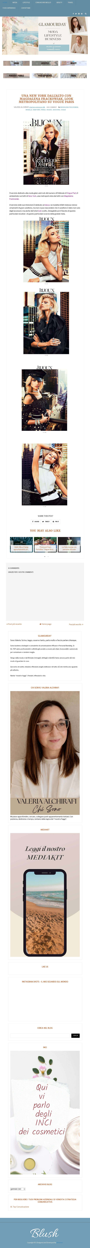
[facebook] (73, 13)
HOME (5, 3)
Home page (46, 624)
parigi (43, 110)
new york (36, 110)
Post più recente (15, 624)
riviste (49, 110)
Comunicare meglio (43, 3)
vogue (63, 110)
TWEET (47, 521)
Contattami (25, 8)
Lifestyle (26, 3)
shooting (56, 110)
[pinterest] (81, 13)
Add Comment (52, 107)
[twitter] (76, 13)
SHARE (36, 521)
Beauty (59, 3)
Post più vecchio (75, 624)
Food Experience (9, 8)
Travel (70, 3)
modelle (29, 110)
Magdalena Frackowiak (69, 107)
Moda (15, 3)
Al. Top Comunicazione (19, 1207)
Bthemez (60, 1243)
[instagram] (79, 13)
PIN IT (57, 521)
